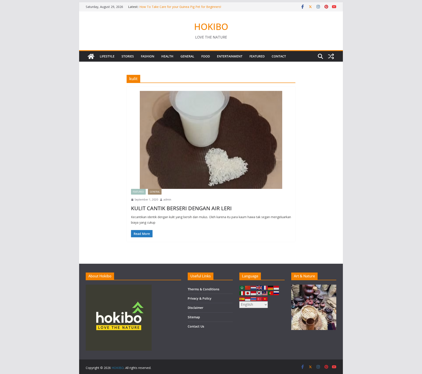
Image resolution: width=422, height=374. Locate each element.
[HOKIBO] (91, 56)
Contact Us (196, 326)
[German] (271, 287)
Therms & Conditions (203, 289)
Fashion (147, 56)
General (187, 56)
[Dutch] (253, 287)
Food (205, 56)
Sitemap (194, 317)
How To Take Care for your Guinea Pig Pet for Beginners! (180, 7)
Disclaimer (195, 308)
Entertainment (229, 56)
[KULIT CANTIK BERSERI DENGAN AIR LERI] (211, 140)
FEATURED (257, 56)
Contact (279, 56)
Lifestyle (107, 56)
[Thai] (253, 298)
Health (167, 56)
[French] (265, 287)
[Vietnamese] (265, 298)
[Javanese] (253, 293)
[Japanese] (248, 293)
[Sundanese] (248, 298)
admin (167, 199)
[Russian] (276, 293)
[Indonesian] (276, 287)
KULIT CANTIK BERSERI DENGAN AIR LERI (181, 208)
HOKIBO (211, 26)
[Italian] (242, 293)
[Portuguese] (271, 293)
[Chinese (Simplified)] (248, 287)
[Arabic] (242, 287)
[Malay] (265, 293)
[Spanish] (242, 298)
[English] (259, 287)
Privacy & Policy (199, 298)
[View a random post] (331, 56)
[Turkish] (259, 298)
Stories (128, 56)
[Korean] (259, 293)
